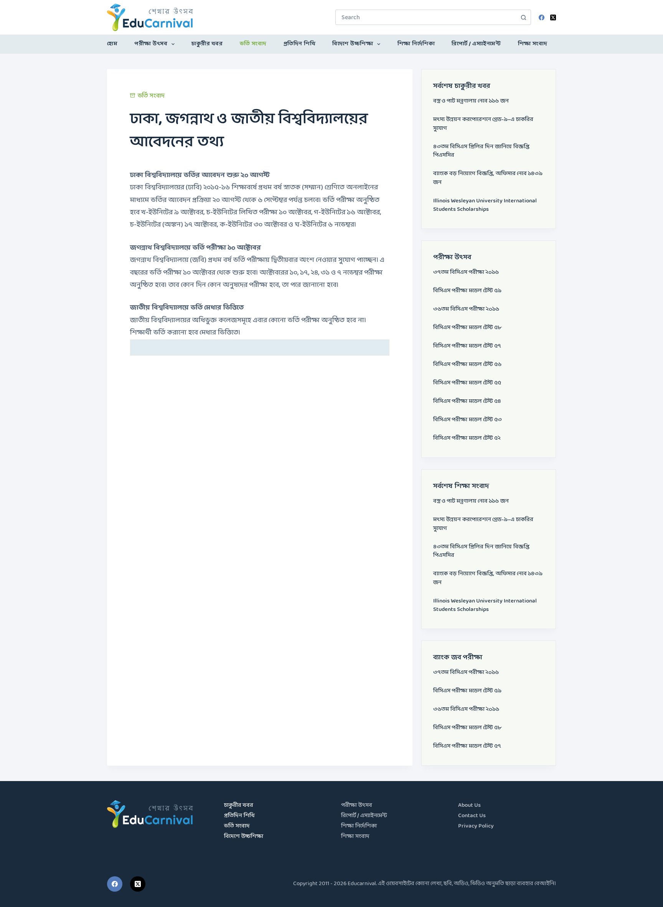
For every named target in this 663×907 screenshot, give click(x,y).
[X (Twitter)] (553, 17)
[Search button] (523, 17)
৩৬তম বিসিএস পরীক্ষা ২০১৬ (466, 309)
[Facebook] (541, 17)
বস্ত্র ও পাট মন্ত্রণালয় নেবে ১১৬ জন (471, 101)
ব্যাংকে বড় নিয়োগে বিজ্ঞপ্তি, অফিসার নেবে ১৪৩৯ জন (488, 178)
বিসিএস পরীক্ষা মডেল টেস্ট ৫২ (467, 438)
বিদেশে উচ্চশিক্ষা (352, 44)
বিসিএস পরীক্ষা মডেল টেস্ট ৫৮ (467, 328)
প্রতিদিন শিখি (300, 44)
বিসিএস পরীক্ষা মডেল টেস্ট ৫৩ (467, 420)
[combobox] (426, 17)
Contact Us (472, 816)
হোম (112, 44)
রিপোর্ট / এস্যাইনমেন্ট (476, 44)
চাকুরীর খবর (207, 44)
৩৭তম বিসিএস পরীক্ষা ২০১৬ (466, 272)
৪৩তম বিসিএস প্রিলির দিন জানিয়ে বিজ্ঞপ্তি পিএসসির (481, 151)
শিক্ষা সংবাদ (533, 44)
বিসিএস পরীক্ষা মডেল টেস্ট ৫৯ (467, 291)
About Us (469, 805)
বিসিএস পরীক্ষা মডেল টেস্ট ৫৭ (467, 346)
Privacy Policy (476, 826)
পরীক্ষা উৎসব (150, 44)
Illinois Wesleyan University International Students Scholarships (485, 205)
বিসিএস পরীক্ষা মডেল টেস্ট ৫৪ (467, 401)
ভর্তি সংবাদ (253, 44)
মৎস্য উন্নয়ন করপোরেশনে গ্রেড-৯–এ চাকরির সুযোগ (483, 124)
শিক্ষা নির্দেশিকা (416, 44)
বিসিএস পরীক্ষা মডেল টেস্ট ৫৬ (467, 364)
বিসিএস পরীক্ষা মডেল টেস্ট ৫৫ (467, 383)
